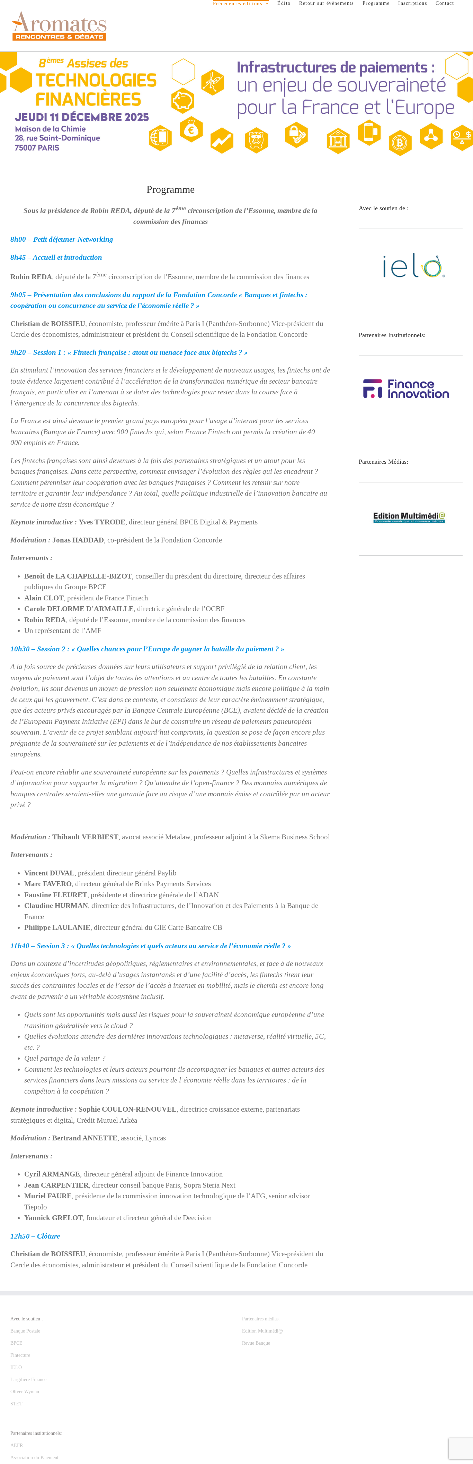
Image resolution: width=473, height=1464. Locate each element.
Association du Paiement (34, 1457)
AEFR (16, 1445)
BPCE (16, 1343)
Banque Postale (25, 1331)
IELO (16, 1367)
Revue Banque (256, 1343)
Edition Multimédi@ (262, 1331)
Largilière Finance (28, 1379)
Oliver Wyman (24, 1391)
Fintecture (20, 1355)
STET (16, 1403)
